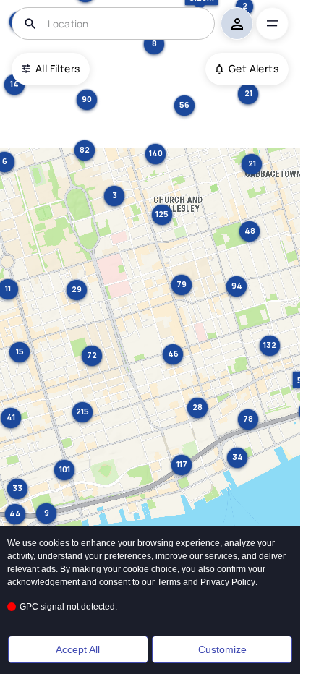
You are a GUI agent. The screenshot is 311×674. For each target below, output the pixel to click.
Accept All (78, 649)
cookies (54, 543)
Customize (222, 649)
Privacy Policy (227, 582)
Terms (169, 582)
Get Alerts (253, 68)
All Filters (57, 68)
